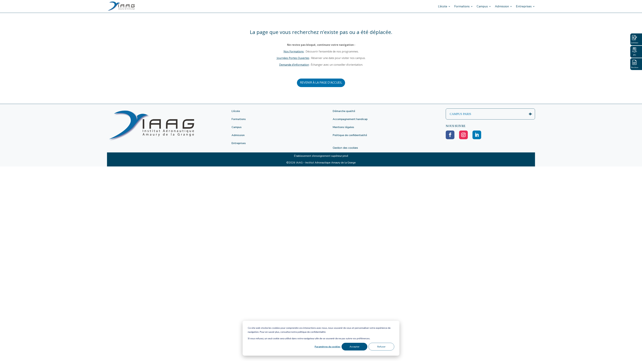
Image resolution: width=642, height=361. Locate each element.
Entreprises (524, 6)
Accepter (354, 346)
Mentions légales (343, 127)
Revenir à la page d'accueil (321, 83)
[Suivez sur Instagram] (463, 135)
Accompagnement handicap (350, 119)
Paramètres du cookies (327, 346)
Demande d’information (294, 65)
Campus (482, 6)
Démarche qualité (344, 111)
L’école (442, 6)
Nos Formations (294, 51)
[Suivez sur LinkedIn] (476, 135)
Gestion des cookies (345, 147)
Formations (462, 6)
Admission (502, 6)
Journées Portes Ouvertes (293, 58)
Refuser (381, 346)
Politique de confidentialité (350, 135)
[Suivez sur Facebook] (450, 135)
